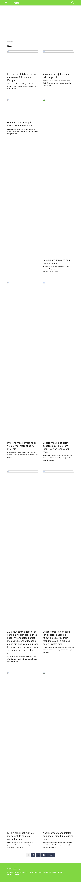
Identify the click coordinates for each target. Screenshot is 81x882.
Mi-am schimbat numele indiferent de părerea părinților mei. (20, 836)
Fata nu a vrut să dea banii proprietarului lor (57, 261)
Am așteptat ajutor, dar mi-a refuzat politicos (58, 76)
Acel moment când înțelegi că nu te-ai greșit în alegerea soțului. (58, 836)
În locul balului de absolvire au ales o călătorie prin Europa (21, 77)
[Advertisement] (40, 24)
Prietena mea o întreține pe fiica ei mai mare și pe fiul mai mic (21, 445)
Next (51, 855)
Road (15, 3)
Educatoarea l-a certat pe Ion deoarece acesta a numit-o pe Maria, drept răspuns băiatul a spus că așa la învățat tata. (56, 637)
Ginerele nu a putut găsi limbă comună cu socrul (20, 124)
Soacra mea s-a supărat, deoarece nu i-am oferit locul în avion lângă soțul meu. (56, 447)
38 (44, 855)
